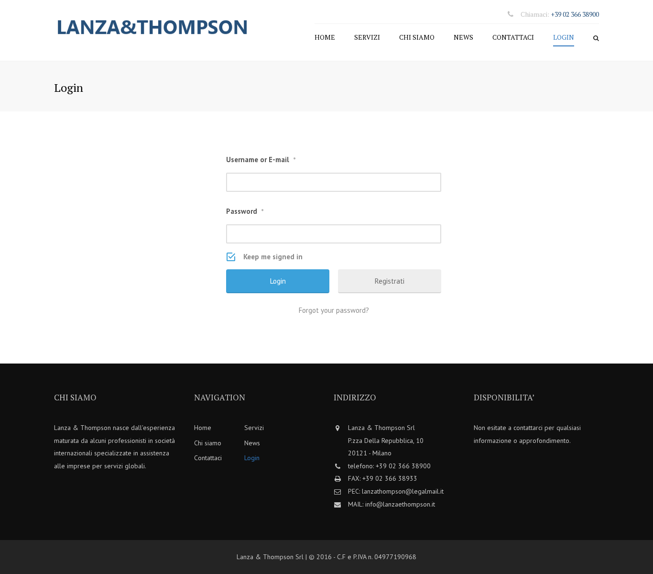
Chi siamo (417, 37)
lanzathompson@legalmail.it (403, 491)
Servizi (367, 37)
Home (325, 37)
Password (244, 211)
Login (563, 37)
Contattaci (513, 37)
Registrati (389, 281)
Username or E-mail (260, 159)
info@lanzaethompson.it (400, 504)
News (463, 37)
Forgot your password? (334, 310)
